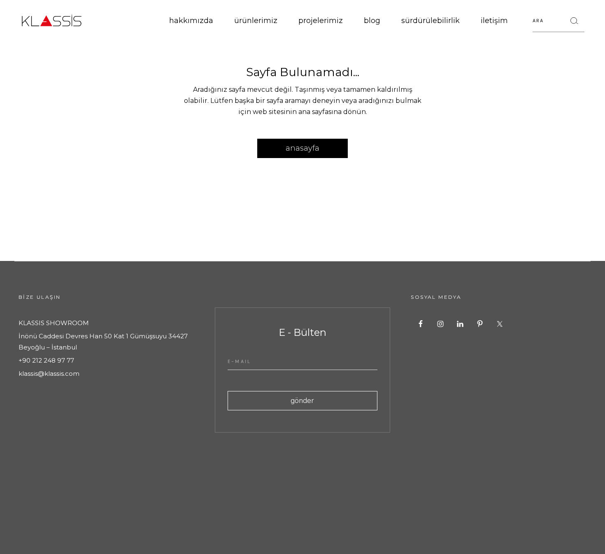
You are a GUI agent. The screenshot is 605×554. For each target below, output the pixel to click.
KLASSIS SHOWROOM (54, 323)
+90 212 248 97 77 (46, 360)
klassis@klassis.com (49, 373)
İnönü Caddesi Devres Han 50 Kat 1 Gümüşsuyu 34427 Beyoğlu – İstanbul (103, 341)
